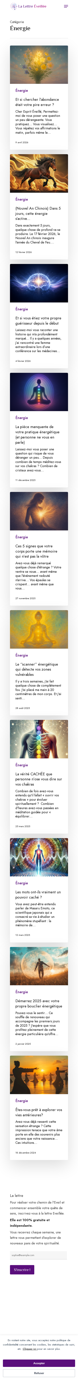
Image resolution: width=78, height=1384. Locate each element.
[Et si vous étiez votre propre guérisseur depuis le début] (39, 316)
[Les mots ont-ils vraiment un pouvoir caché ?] (39, 890)
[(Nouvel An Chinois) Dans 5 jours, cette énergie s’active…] (39, 206)
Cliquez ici (30, 1349)
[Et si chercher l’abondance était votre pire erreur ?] (39, 98)
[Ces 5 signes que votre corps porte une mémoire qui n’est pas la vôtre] (39, 549)
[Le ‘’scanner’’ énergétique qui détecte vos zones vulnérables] (39, 662)
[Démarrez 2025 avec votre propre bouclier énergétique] (39, 999)
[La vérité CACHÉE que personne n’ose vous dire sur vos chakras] (39, 777)
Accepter (39, 1363)
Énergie (21, 90)
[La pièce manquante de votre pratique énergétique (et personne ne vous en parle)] (39, 430)
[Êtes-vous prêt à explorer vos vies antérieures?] (39, 1108)
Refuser (39, 1373)
